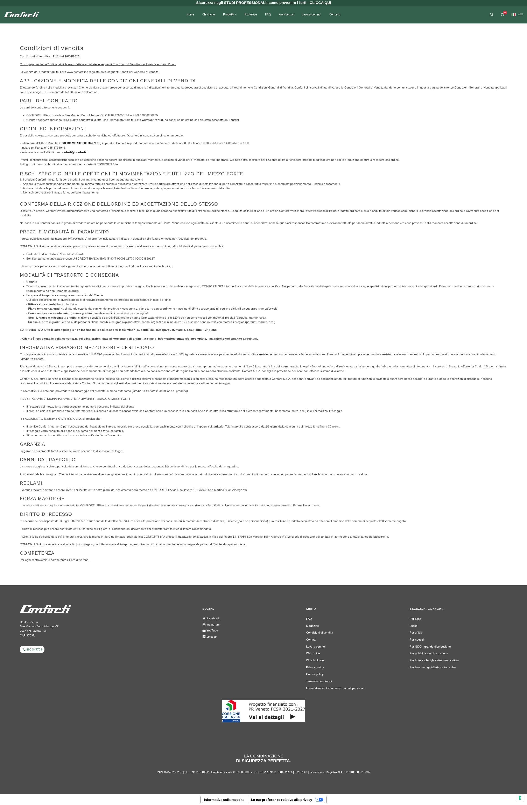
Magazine (312, 625)
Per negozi (417, 639)
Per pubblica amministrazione (429, 653)
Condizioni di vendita (319, 632)
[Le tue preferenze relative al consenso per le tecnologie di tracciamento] (520, 798)
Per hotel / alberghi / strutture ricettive (434, 660)
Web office (313, 653)
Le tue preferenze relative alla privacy (281, 800)
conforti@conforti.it (75, 152)
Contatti (311, 639)
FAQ (309, 618)
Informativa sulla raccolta (224, 800)
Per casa (415, 618)
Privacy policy (315, 667)
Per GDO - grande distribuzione (430, 646)
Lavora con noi (315, 646)
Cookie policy (314, 674)
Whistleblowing (315, 660)
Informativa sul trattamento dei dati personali (335, 688)
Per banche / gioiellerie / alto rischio (433, 667)
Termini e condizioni (319, 681)
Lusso (413, 625)
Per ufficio (416, 632)
